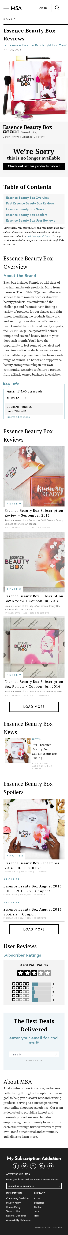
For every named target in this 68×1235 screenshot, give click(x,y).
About (37, 1198)
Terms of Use (13, 1211)
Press (36, 1215)
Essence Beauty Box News (25, 209)
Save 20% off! (16, 411)
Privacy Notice (34, 1060)
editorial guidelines (39, 236)
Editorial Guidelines (16, 1215)
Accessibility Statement (18, 1220)
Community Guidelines (17, 1198)
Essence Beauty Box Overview (27, 197)
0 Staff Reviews (11, 136)
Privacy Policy (13, 1202)
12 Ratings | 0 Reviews (32, 136)
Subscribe (39, 1202)
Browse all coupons (18, 417)
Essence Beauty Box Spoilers (26, 215)
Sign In (42, 8)
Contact (38, 1207)
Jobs (36, 1211)
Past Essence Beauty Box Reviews (30, 203)
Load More (34, 706)
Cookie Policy (13, 1207)
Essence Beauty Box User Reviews (30, 220)
